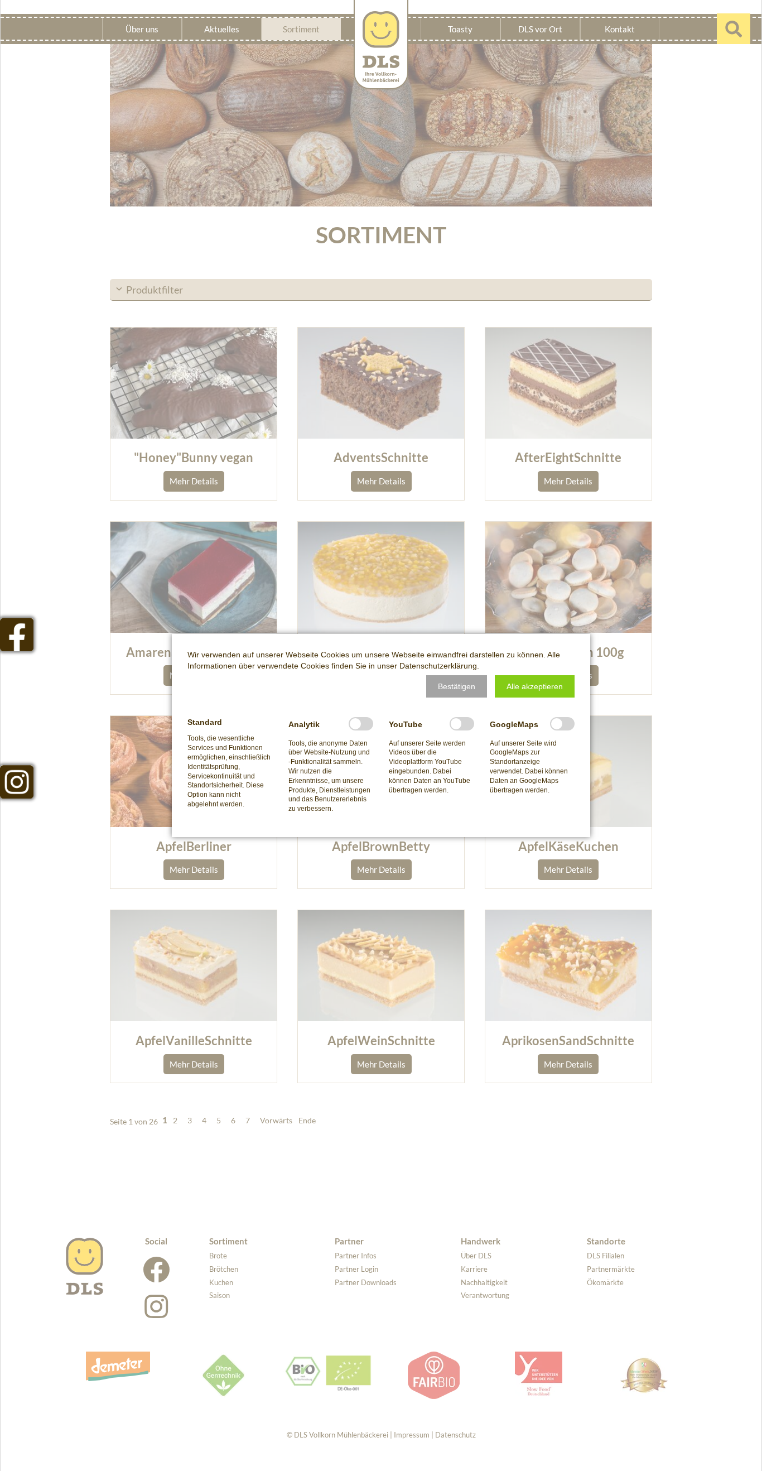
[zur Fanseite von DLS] (16, 634)
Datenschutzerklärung (438, 665)
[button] (456, 686)
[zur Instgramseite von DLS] (16, 782)
